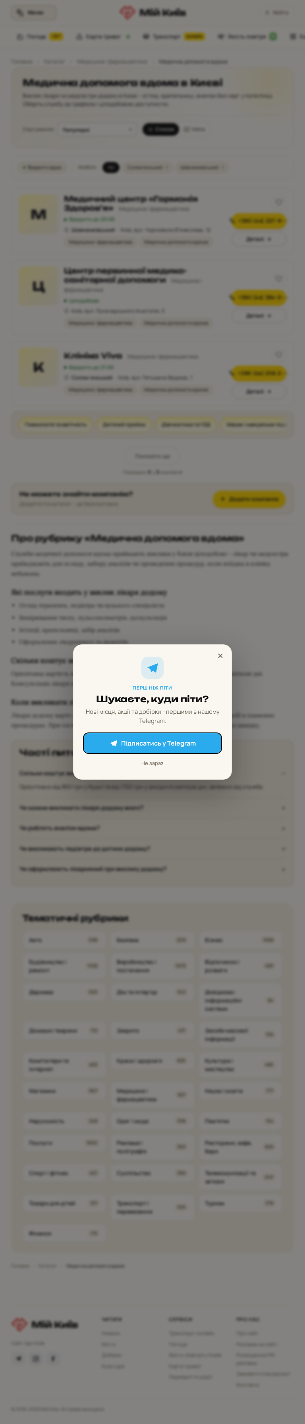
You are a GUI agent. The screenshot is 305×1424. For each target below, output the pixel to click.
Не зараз (152, 763)
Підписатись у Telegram (158, 743)
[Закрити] (220, 655)
